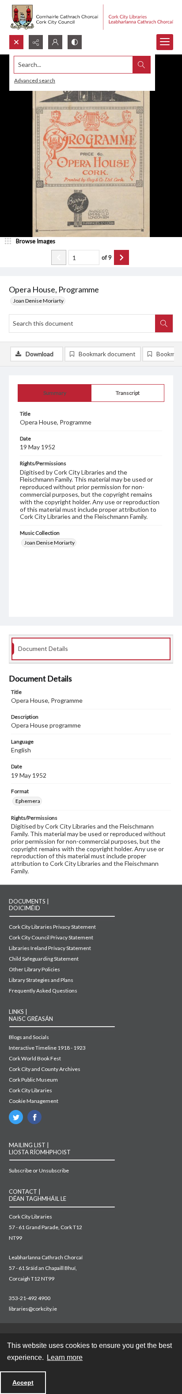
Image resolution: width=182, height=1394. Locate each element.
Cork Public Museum (33, 1079)
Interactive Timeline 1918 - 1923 (47, 1047)
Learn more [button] (65, 1357)
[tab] (54, 393)
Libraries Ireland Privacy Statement (50, 948)
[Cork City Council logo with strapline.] (91, 17)
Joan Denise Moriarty (38, 300)
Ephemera (27, 801)
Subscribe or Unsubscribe (39, 1170)
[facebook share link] (34, 1117)
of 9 (107, 257)
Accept (23, 1382)
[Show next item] (121, 257)
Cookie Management (33, 1101)
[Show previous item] (58, 257)
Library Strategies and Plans (41, 980)
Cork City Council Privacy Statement (51, 937)
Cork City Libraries (30, 1090)
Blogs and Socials (29, 1037)
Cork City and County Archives (44, 1069)
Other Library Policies (34, 969)
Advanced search (34, 80)
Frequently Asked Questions (43, 990)
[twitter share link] (16, 1117)
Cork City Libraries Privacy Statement (52, 926)
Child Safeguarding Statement (44, 958)
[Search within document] (164, 323)
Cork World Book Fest (35, 1058)
